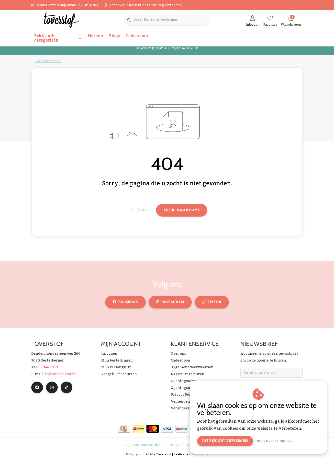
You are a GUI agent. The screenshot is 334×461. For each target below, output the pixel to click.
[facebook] (37, 387)
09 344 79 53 (48, 367)
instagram (172, 302)
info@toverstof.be (60, 374)
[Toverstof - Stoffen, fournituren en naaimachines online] (61, 20)
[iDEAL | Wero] (138, 429)
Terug (142, 210)
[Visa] (167, 429)
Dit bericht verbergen (225, 441)
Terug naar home (182, 210)
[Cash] (124, 429)
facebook (128, 302)
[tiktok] (66, 387)
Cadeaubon (137, 36)
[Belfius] (181, 429)
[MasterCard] (152, 429)
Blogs (114, 36)
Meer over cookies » (274, 441)
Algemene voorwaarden (142, 445)
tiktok (214, 302)
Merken (95, 36)
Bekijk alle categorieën (46, 38)
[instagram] (52, 387)
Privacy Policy (178, 445)
